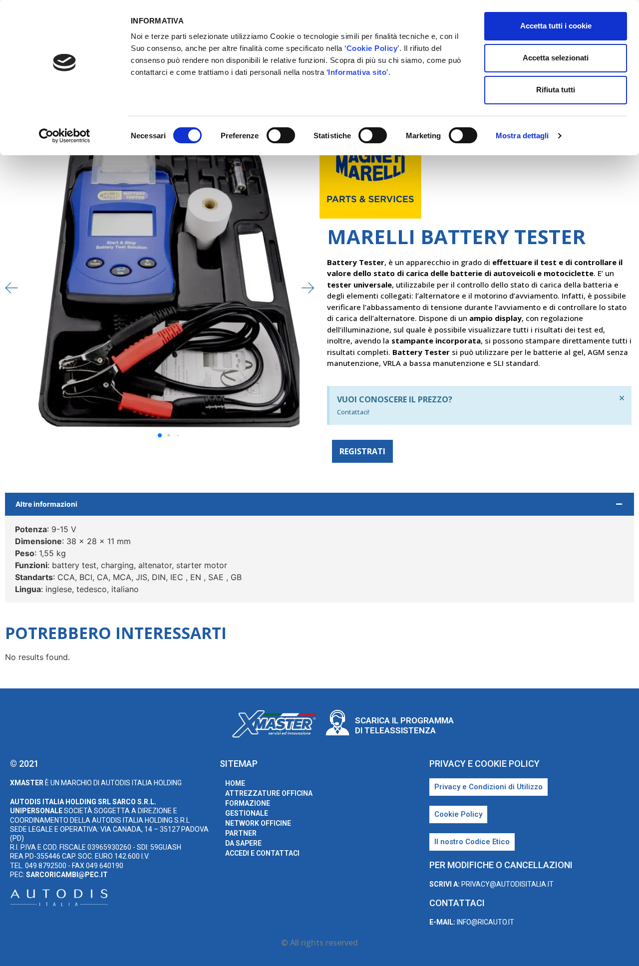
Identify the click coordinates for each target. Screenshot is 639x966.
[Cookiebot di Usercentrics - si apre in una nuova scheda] (64, 135)
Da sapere (243, 843)
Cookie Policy (372, 48)
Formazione (247, 803)
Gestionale (246, 813)
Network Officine (258, 823)
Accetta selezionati (556, 57)
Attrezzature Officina (269, 793)
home (235, 783)
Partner (241, 833)
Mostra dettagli (522, 135)
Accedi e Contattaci (262, 853)
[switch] (281, 135)
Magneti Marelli (590, 176)
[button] (308, 288)
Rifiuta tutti (555, 89)
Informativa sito (357, 72)
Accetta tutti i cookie (556, 25)
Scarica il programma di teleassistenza (404, 725)
